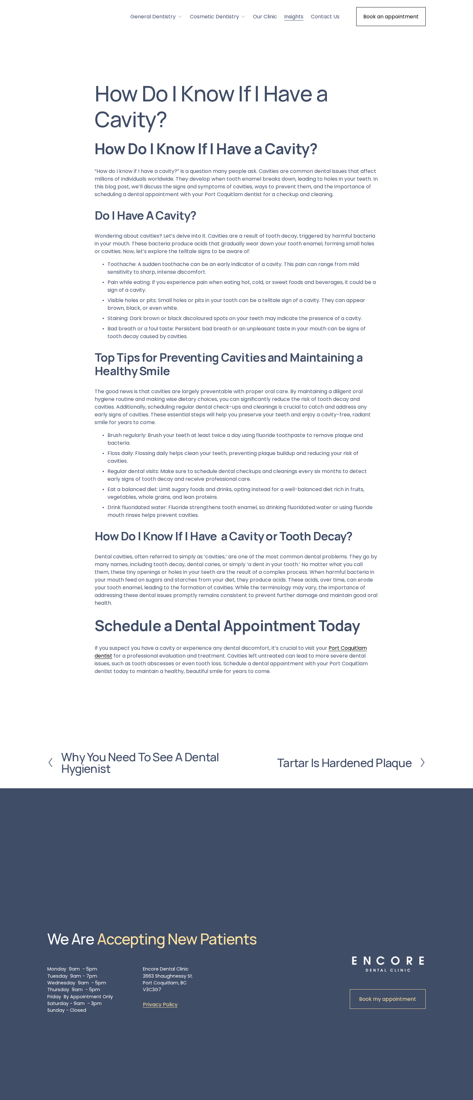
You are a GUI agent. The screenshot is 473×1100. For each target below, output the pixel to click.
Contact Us (325, 16)
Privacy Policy (160, 1004)
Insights (293, 16)
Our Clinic (265, 16)
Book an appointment (391, 16)
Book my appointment (387, 999)
